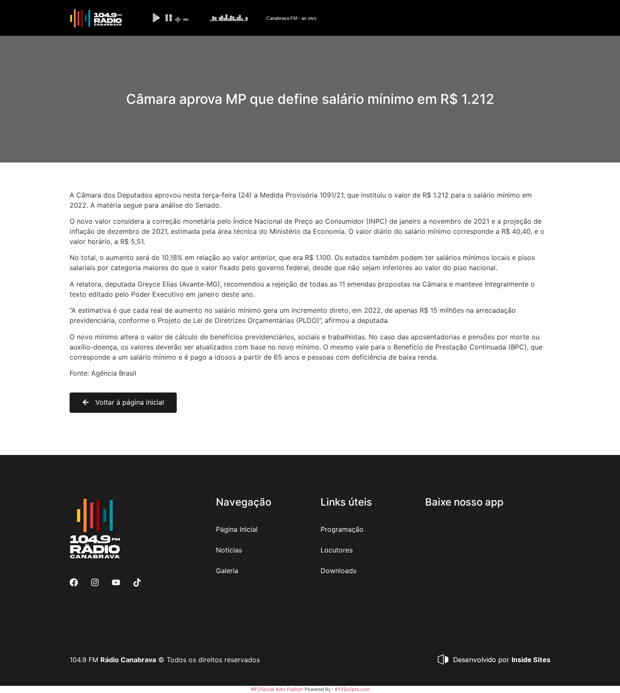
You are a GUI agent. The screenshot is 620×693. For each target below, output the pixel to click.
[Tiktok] (137, 582)
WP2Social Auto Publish (277, 689)
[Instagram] (94, 582)
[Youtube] (116, 582)
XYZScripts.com (352, 689)
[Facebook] (73, 582)
